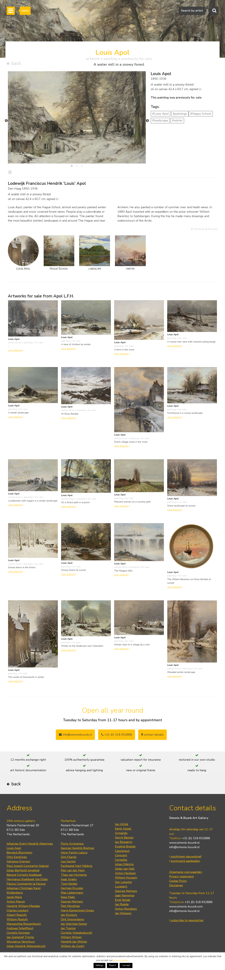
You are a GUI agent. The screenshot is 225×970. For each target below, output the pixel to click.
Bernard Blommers (19, 853)
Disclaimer (176, 885)
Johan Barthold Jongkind (23, 870)
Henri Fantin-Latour (74, 853)
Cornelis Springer (18, 933)
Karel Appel (123, 829)
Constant (121, 855)
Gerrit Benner (124, 838)
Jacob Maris (14, 897)
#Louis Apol (160, 114)
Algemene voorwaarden (185, 872)
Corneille (121, 860)
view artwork (15, 350)
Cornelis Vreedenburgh (76, 933)
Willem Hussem (126, 878)
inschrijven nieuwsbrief (185, 856)
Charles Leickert (17, 910)
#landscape (160, 120)
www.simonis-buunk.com (186, 906)
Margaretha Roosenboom (24, 924)
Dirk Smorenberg (72, 919)
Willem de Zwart (72, 946)
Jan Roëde (122, 904)
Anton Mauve (16, 902)
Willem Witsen (71, 937)
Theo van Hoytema (74, 875)
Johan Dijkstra (124, 864)
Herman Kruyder (72, 888)
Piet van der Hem (73, 870)
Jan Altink (121, 824)
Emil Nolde (122, 900)
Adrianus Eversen (18, 861)
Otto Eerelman (17, 857)
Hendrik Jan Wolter (74, 942)
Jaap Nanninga (124, 895)
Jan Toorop (68, 928)
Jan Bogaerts (123, 842)
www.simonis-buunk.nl (184, 843)
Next (147, 120)
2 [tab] (76, 166)
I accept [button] (126, 965)
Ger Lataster (123, 882)
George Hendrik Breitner (77, 848)
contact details (153, 735)
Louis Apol (14, 848)
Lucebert (121, 887)
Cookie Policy (178, 881)
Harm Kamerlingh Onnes (77, 910)
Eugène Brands (125, 846)
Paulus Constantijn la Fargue (26, 884)
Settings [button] (99, 965)
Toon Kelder (69, 884)
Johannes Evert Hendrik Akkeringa (30, 844)
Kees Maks (68, 897)
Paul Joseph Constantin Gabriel (28, 866)
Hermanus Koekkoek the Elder (27, 879)
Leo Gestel (68, 861)
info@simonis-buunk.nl (184, 847)
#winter (177, 120)
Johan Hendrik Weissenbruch (26, 946)
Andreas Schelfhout (20, 928)
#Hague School (200, 114)
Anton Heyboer (125, 873)
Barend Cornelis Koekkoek (24, 875)
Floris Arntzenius (72, 844)
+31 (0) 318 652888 (117, 735)
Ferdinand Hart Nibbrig (76, 866)
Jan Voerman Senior (74, 924)
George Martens (72, 902)
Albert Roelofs (17, 915)
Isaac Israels (69, 879)
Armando (121, 833)
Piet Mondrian (70, 906)
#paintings (180, 114)
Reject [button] (112, 965)
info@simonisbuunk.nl (77, 735)
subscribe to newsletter (187, 920)
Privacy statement (181, 876)
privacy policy (120, 960)
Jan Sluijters (69, 915)
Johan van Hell (125, 869)
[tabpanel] (77, 119)
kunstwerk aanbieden (185, 861)
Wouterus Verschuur (21, 942)
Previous (6, 120)
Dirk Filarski (68, 857)
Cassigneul (122, 851)
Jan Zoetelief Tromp (20, 937)
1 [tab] (71, 166)
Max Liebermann (72, 893)
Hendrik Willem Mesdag (23, 906)
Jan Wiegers (123, 913)
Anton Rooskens (126, 909)
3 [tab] (81, 166)
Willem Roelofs (17, 919)
